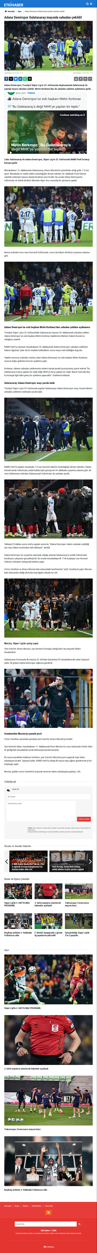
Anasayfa (11, 11)
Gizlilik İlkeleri (36, 1206)
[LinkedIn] (20, 79)
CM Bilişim (50, 1247)
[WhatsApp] (25, 79)
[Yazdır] (76, 79)
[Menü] (91, 4)
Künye (17, 1206)
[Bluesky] (16, 79)
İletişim (25, 1206)
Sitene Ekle (49, 1206)
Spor (19, 11)
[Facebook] (6, 79)
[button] (81, 79)
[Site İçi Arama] (87, 4)
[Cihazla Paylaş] (30, 79)
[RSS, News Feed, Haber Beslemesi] (48, 1212)
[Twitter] (11, 79)
